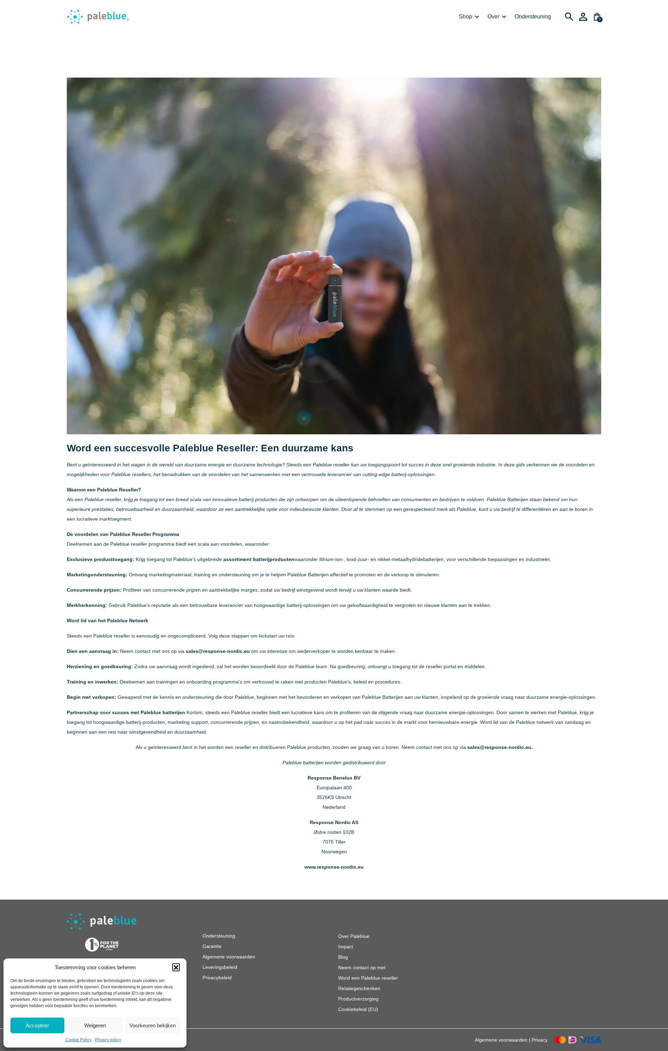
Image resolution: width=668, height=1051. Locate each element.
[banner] (98, 17)
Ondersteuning (533, 16)
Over (493, 16)
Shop (465, 16)
